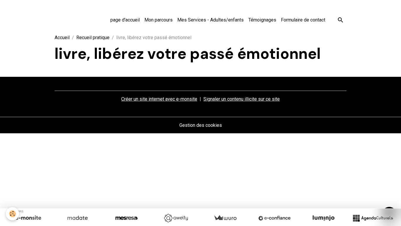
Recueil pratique (92, 37)
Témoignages (262, 20)
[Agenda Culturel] (373, 218)
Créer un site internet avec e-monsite (159, 99)
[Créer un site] (28, 218)
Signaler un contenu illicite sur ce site (241, 99)
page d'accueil (125, 20)
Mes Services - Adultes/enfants (210, 20)
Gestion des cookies (200, 125)
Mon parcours (158, 20)
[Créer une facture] (225, 218)
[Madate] (77, 218)
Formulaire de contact (303, 20)
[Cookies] (12, 213)
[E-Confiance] (274, 218)
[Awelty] (176, 218)
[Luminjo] (323, 218)
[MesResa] (127, 218)
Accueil (62, 37)
